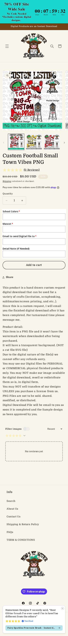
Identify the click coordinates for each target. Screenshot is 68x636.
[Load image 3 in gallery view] (52, 142)
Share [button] (9, 277)
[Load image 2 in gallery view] (34, 142)
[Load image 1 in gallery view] (16, 142)
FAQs (10, 532)
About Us (12, 508)
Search (11, 501)
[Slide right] (64, 142)
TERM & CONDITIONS (21, 540)
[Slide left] (3, 142)
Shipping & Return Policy (23, 524)
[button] (7, 46)
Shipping (7, 181)
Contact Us (13, 516)
